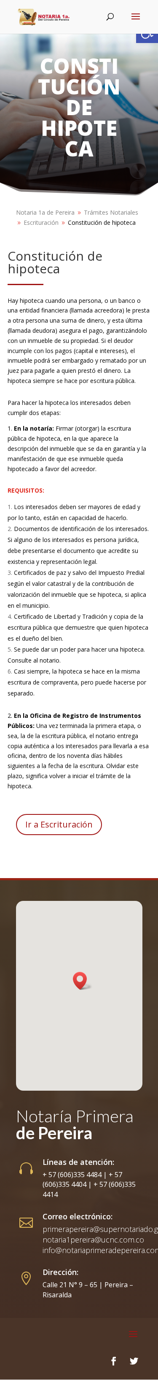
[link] (43, 16)
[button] (83, 980)
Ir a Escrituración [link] (59, 824)
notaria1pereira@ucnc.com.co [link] (93, 1239)
